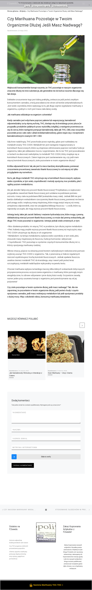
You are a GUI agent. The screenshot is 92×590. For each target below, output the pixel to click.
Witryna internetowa (24, 447)
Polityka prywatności (60, 6)
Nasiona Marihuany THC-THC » (48, 585)
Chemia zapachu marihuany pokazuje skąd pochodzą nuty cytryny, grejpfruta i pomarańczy (18, 555)
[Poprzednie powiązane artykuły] (76, 325)
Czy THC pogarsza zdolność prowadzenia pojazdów (18, 547)
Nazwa (16, 430)
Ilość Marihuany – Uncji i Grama (60, 373)
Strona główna (12, 11)
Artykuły (23, 11)
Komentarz (19, 412)
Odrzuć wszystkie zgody (41, 6)
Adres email (19, 438)
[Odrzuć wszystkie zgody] (89, 5)
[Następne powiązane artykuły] (82, 325)
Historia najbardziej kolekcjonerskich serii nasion (18, 541)
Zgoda (27, 6)
